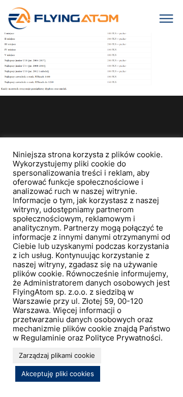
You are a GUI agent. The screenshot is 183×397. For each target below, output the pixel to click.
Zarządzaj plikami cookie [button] (57, 355)
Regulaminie (43, 338)
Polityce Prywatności (123, 338)
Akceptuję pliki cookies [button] (57, 374)
